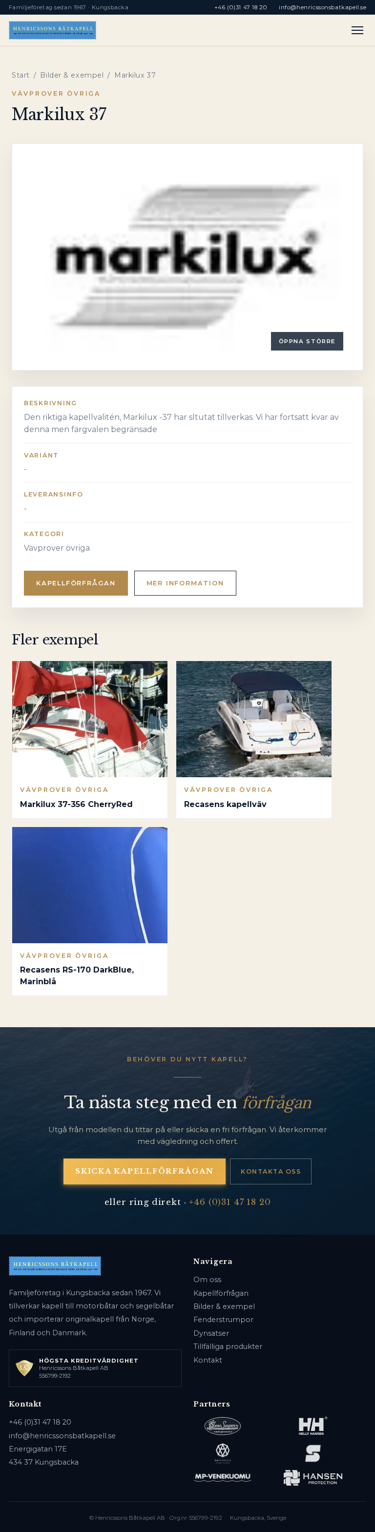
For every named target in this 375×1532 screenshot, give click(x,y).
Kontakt (207, 1360)
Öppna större (307, 341)
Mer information (185, 583)
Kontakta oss (271, 1171)
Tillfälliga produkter (227, 1346)
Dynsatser (211, 1333)
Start (21, 75)
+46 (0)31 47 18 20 (240, 7)
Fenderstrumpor (223, 1319)
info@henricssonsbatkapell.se (322, 7)
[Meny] (358, 30)
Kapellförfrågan (76, 583)
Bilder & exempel (72, 75)
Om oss (207, 1279)
